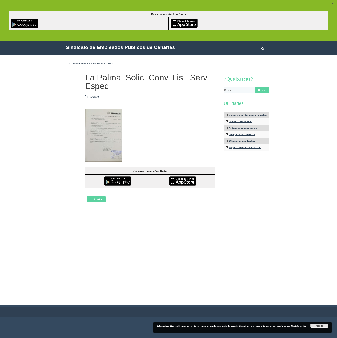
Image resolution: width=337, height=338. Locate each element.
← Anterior (96, 199)
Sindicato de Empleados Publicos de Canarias (89, 63)
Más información (298, 325)
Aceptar (319, 325)
